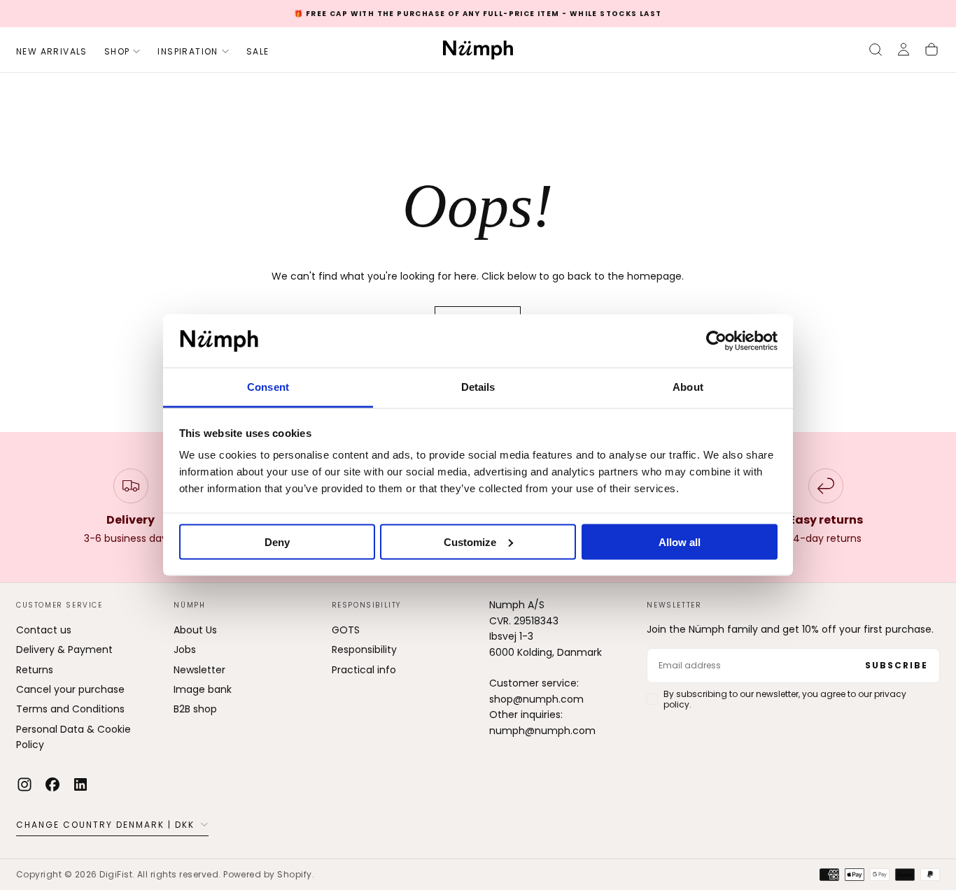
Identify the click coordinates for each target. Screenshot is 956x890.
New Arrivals (51, 51)
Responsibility (364, 649)
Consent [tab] (268, 387)
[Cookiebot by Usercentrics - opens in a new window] (716, 341)
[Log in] (903, 49)
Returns (34, 670)
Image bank (203, 689)
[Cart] (931, 49)
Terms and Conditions (70, 709)
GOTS (346, 630)
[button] (875, 49)
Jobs (185, 649)
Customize (470, 541)
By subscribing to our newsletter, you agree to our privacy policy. (784, 699)
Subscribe (896, 665)
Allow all (680, 541)
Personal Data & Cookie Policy (73, 737)
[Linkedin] (80, 784)
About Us (195, 630)
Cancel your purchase (70, 689)
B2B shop (195, 709)
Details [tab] (478, 387)
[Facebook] (52, 784)
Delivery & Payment (64, 649)
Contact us (43, 630)
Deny (277, 541)
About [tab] (688, 387)
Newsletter (199, 670)
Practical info (364, 670)
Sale (257, 51)
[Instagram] (24, 784)
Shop (117, 51)
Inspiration (187, 51)
